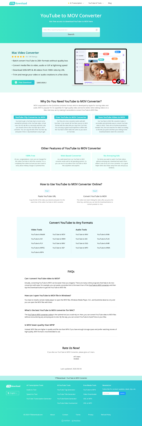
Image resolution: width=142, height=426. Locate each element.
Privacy (90, 415)
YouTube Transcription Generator (39, 399)
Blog (110, 3)
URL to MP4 (87, 399)
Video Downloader (90, 394)
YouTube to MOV (59, 234)
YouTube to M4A (103, 234)
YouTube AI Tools (95, 3)
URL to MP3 (87, 403)
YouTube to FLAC (103, 239)
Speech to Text (32, 394)
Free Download (25, 82)
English (12, 393)
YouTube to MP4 (37, 252)
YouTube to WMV (59, 239)
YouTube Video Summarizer (67, 403)
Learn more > (42, 82)
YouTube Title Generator (66, 394)
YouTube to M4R (103, 243)
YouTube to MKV (59, 243)
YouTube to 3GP (59, 248)
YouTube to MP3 (82, 248)
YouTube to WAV (82, 234)
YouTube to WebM (38, 234)
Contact (65, 415)
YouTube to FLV (37, 243)
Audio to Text (31, 390)
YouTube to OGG (82, 243)
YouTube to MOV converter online (40, 315)
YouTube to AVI (37, 239)
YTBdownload (60, 378)
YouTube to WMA (103, 248)
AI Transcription (76, 3)
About (52, 415)
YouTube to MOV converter (99, 285)
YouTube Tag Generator (66, 390)
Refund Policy (106, 415)
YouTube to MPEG (38, 248)
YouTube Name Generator (67, 399)
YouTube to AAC (82, 239)
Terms (78, 415)
